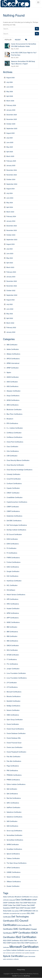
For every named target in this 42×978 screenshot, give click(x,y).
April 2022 (9, 318)
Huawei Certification (13, 608)
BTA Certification (34, 897)
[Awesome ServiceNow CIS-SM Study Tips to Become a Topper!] (7, 63)
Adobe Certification (13, 349)
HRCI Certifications (13, 604)
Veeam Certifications (13, 877)
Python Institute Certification (15, 950)
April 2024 (9, 207)
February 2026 (11, 105)
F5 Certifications (12, 553)
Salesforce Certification (14, 812)
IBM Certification (12, 627)
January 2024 (10, 221)
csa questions (23, 913)
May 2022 (9, 314)
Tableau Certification (13, 858)
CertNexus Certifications (14, 437)
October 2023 (10, 235)
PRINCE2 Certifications (14, 775)
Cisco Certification (12, 446)
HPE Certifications (12, 599)
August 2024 (10, 189)
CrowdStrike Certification (15, 497)
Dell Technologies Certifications (17, 525)
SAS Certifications (12, 826)
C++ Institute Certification (15, 428)
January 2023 (10, 277)
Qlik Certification (12, 789)
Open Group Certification (15, 719)
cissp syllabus (15, 911)
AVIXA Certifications (13, 400)
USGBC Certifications (13, 872)
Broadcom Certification (22, 897)
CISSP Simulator (25, 908)
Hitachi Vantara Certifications (16, 594)
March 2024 (10, 212)
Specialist (32, 953)
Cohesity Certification (13, 474)
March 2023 (10, 267)
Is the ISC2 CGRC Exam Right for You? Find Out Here (23, 54)
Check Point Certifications (15, 442)
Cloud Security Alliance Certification (18, 460)
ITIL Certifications (12, 664)
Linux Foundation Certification (16, 673)
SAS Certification (12, 821)
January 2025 (10, 165)
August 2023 (10, 244)
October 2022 (10, 290)
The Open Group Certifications (16, 863)
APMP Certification (13, 368)
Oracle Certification (13, 724)
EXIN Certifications (13, 544)
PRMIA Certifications (13, 780)
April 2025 (9, 152)
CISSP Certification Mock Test (13, 903)
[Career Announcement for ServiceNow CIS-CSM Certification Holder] (7, 46)
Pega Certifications (13, 766)
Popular (8, 40)
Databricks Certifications (14, 516)
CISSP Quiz (14, 908)
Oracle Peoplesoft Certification (16, 752)
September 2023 (11, 239)
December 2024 (11, 170)
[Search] (37, 28)
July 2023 (9, 249)
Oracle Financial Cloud (14, 743)
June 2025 (9, 142)
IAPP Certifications (13, 618)
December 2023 (11, 226)
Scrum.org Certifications (14, 831)
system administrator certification (11, 959)
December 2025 (11, 115)
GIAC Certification (22, 928)
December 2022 (11, 281)
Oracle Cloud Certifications (15, 729)
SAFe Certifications (13, 803)
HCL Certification (12, 585)
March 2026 (10, 101)
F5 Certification (11, 548)
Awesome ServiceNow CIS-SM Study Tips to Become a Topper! (23, 62)
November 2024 (11, 175)
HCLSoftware (11, 590)
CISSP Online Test (9, 905)
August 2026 (10, 77)
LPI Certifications (12, 687)
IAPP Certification (22, 932)
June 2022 (9, 309)
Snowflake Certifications (14, 849)
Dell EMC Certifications (14, 521)
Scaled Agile (28, 950)
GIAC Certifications (13, 567)
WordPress (27, 976)
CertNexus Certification (14, 433)
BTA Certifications (12, 423)
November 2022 (11, 286)
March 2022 (10, 323)
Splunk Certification (13, 956)
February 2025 (11, 161)
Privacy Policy (21, 969)
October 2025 (10, 124)
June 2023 (9, 253)
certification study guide (9, 900)
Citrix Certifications (13, 451)
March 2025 (10, 156)
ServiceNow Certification (14, 835)
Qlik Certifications (12, 794)
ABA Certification (12, 345)
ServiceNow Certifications (15, 840)
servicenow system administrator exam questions (18, 953)
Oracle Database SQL (14, 738)
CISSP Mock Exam (29, 903)
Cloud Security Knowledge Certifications (19, 470)
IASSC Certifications (13, 622)
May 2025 (9, 147)
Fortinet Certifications (13, 562)
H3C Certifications (12, 576)
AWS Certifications (12, 405)
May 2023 (9, 258)
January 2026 (10, 110)
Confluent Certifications (14, 483)
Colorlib (14, 976)
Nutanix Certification (13, 710)
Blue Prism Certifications (14, 414)
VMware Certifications (14, 881)
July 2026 (9, 82)
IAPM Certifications (13, 613)
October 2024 (10, 179)
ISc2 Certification (26, 937)
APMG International (13, 363)
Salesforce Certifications (14, 817)
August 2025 (10, 133)
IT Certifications (12, 659)
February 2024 (11, 216)
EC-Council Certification (14, 534)
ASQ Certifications (12, 386)
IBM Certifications (12, 632)
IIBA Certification (12, 636)
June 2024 (9, 198)
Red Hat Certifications (14, 798)
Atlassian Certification (13, 391)
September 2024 (11, 184)
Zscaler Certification (13, 886)
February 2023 (11, 272)
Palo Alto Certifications (14, 761)
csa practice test (14, 913)
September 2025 (11, 128)
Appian (9, 372)
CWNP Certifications (13, 511)
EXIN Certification (12, 539)
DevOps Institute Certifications (16, 530)
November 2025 (11, 119)
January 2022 (10, 332)
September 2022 (11, 295)
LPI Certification (12, 683)
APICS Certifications (13, 359)
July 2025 (9, 138)
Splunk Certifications (13, 854)
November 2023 (11, 230)
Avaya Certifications (13, 396)
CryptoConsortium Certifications (17, 502)
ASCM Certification (13, 377)
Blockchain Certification (14, 409)
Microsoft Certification (24, 946)
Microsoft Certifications (14, 692)
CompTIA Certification (14, 479)
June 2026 (9, 87)
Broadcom (10, 419)
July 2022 (9, 304)
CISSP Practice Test (23, 905)
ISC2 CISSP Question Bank (12, 943)
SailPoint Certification (13, 807)
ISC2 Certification (12, 650)
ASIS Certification (12, 382)
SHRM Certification (13, 844)
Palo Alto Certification (13, 756)
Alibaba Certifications (13, 354)
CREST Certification (13, 493)
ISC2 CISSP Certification (11, 940)
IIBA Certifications (12, 641)
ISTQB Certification (13, 655)
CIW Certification (12, 456)
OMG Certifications (13, 715)
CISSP (34, 900)
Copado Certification (13, 488)
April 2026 (9, 96)
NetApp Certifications (13, 706)
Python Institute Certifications (16, 784)
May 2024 (9, 203)
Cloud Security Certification (15, 465)
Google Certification (13, 571)
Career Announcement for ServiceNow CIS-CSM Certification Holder (23, 45)
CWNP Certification (13, 507)
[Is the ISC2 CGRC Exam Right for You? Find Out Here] (7, 54)
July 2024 (9, 193)
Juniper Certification (13, 669)
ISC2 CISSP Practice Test (28, 940)
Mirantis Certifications (13, 696)
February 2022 (11, 327)
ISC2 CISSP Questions (28, 943)
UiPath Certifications (13, 868)
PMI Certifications (12, 770)
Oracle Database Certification (16, 733)
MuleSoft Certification (13, 701)
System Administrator (29, 956)
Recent (18, 40)
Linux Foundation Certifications (17, 678)
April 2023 (9, 263)
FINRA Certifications (13, 558)
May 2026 (9, 91)
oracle (4, 950)
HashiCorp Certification (14, 581)
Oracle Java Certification (14, 747)
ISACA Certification (13, 645)
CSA (33, 911)
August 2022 (10, 300)
